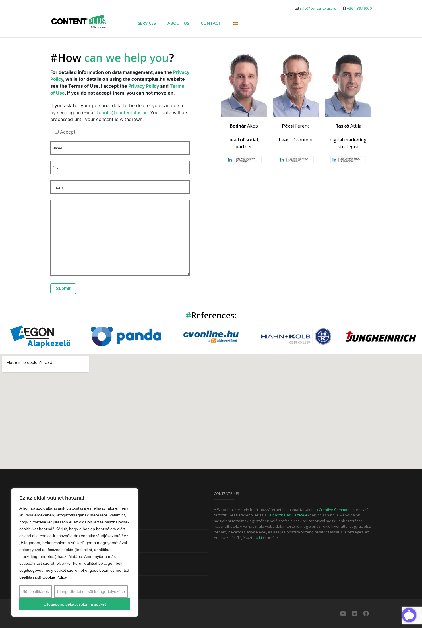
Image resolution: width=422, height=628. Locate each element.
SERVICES (147, 23)
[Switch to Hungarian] (235, 22)
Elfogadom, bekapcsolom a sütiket (75, 604)
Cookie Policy (54, 577)
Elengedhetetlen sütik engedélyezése (91, 591)
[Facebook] (366, 613)
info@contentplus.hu (125, 112)
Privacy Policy (143, 86)
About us (178, 23)
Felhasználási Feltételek (288, 515)
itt (261, 537)
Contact (211, 23)
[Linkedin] (354, 613)
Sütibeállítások (35, 591)
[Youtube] (343, 613)
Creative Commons (336, 509)
